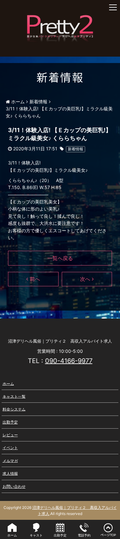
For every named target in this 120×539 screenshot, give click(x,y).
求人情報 (10, 473)
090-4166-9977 (68, 361)
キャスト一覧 (14, 396)
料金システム (14, 409)
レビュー (10, 434)
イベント (10, 447)
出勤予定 (10, 422)
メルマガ (10, 460)
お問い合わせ (14, 486)
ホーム (8, 383)
